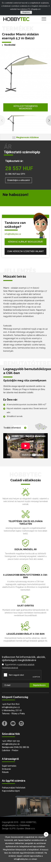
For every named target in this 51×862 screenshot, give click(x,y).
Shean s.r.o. (30, 828)
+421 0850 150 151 (11, 741)
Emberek (6, 769)
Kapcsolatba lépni (11, 791)
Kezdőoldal (9, 45)
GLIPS (12, 828)
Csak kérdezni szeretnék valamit (25, 251)
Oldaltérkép (24, 825)
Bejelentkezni (39, 685)
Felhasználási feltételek (13, 787)
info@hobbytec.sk (11, 744)
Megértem (26, 12)
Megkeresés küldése (27, 137)
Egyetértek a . (18, 666)
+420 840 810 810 (10, 704)
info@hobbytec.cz (13, 234)
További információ (12, 427)
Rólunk (5, 772)
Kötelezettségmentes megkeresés (25, 107)
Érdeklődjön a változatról (18, 180)
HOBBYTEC (31, 822)
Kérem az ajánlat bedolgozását (25, 242)
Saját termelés (9, 766)
